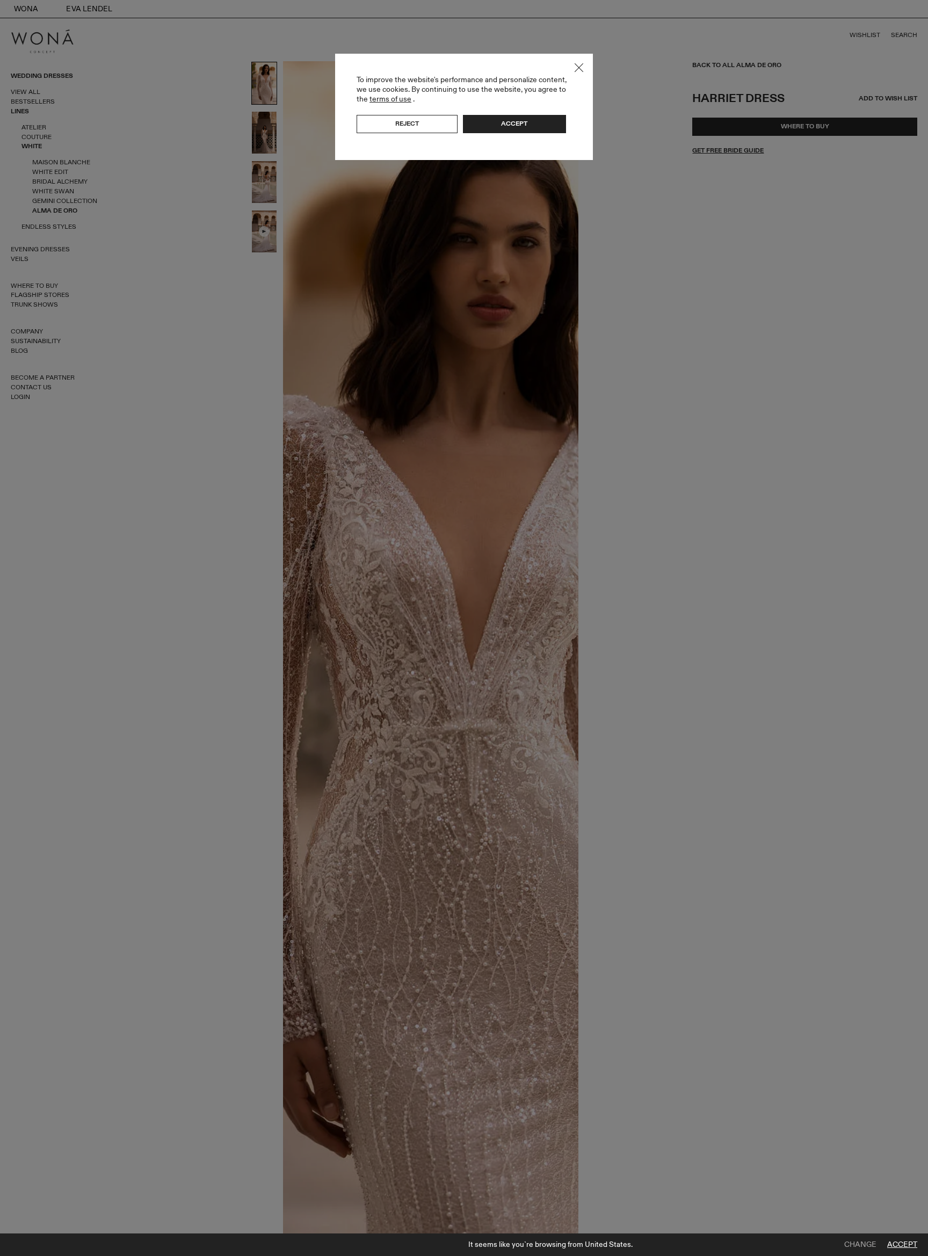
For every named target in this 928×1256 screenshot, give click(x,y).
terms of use (390, 99)
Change (860, 1245)
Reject (407, 123)
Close (579, 67)
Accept (902, 1245)
